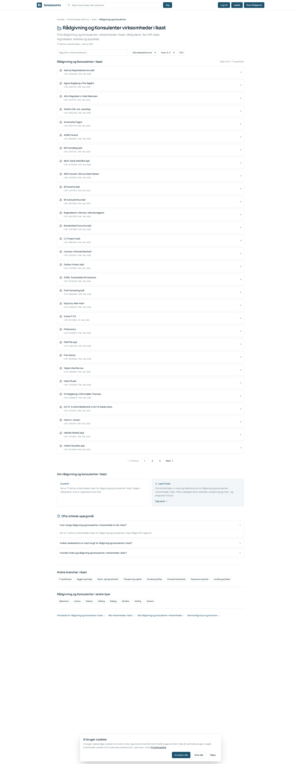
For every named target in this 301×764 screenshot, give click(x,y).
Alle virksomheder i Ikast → (121, 615)
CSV (181, 52)
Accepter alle (181, 754)
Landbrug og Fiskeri (222, 579)
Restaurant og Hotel (199, 579)
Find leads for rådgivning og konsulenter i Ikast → (81, 615)
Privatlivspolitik (158, 747)
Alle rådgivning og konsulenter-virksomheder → (161, 615)
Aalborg (101, 601)
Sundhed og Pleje (154, 579)
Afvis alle (198, 754)
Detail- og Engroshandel (107, 579)
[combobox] (114, 5)
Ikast (94, 19)
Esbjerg (113, 601)
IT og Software (65, 579)
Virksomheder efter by (78, 19)
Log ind (224, 4)
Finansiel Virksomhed (176, 579)
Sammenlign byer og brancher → (203, 615)
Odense (89, 601)
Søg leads (160, 501)
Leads (237, 4)
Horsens (150, 601)
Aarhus (77, 601)
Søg (168, 4)
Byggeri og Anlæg (84, 579)
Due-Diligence (254, 4)
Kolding (138, 601)
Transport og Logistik (133, 579)
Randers (125, 601)
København (64, 601)
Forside (60, 19)
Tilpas (213, 754)
